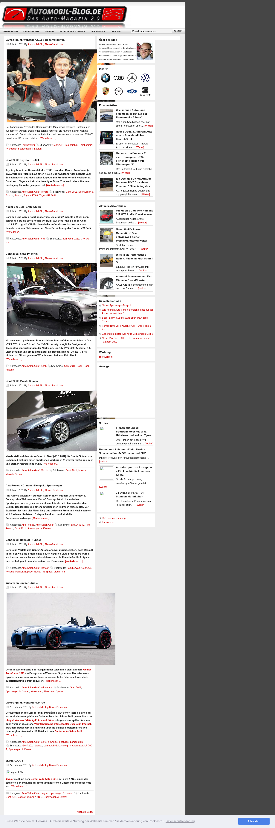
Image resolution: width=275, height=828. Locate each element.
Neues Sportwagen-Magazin (117, 305)
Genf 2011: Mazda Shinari (22, 380)
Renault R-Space (43, 571)
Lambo (38, 745)
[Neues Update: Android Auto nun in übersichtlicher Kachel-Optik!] (106, 138)
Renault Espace (24, 571)
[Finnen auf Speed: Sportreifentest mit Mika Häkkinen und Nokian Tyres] (106, 434)
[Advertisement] (127, 392)
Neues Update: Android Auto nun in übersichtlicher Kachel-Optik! (134, 135)
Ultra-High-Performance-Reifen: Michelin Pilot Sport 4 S (134, 258)
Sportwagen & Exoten (72, 31)
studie (57, 571)
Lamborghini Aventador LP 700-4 (26, 702)
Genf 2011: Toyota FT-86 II (22, 159)
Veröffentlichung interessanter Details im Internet (62, 724)
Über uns (116, 31)
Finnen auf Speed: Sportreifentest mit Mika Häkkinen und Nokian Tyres (133, 431)
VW (43, 238)
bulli (64, 238)
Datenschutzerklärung (114, 518)
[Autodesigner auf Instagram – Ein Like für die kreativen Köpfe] (106, 474)
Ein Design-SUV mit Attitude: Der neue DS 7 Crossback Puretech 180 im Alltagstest (134, 182)
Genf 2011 (57, 145)
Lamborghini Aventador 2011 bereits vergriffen (35, 39)
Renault (45, 567)
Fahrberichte (31, 31)
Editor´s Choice (49, 741)
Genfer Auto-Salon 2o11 (68, 731)
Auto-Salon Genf (30, 191)
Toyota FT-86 (31, 195)
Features (64, 741)
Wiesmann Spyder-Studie (22, 582)
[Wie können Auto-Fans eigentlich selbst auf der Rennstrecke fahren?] (106, 116)
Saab (44, 366)
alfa (73, 524)
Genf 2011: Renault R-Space (23, 539)
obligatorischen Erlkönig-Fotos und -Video (30, 720)
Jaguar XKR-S (14, 760)
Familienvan (73, 567)
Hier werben (98, 31)
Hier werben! (106, 356)
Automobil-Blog (90, 17)
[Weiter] (148, 125)
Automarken (10, 31)
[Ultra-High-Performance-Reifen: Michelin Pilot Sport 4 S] (106, 261)
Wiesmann (46, 687)
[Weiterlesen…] (48, 138)
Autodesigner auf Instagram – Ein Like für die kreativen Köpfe (134, 471)
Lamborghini (28, 145)
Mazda (44, 470)
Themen (49, 31)
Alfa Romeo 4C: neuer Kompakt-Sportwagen (34, 485)
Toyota (44, 191)
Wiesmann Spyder (53, 691)
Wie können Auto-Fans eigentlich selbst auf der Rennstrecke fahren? (131, 113)
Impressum (108, 522)
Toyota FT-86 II (47, 195)
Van (64, 571)
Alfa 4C (80, 524)
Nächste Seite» (85, 811)
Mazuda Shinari (14, 474)
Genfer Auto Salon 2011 (44, 779)
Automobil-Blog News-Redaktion (45, 44)
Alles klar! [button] (254, 821)
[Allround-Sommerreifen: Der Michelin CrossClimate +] (106, 283)
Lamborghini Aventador (70, 745)
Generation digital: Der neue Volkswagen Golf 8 (127, 333)
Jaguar (9, 779)
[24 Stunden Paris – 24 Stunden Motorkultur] (106, 499)
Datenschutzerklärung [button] (180, 821)
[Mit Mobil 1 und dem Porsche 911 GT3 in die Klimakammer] (106, 217)
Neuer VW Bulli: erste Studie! (24, 206)
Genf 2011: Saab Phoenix (22, 253)
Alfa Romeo (28, 524)
